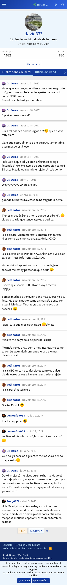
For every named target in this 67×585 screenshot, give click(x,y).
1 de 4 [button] (22, 530)
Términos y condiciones (27, 545)
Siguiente (35, 530)
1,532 (7, 55)
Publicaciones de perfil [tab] (16, 72)
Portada (41, 548)
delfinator (13, 210)
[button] (4, 4)
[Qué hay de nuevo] (55, 4)
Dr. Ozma (12, 83)
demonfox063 (16, 415)
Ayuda (31, 548)
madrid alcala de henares (40, 39)
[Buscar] (62, 4)
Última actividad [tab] (45, 72)
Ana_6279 (13, 501)
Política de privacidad (14, 548)
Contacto (7, 545)
